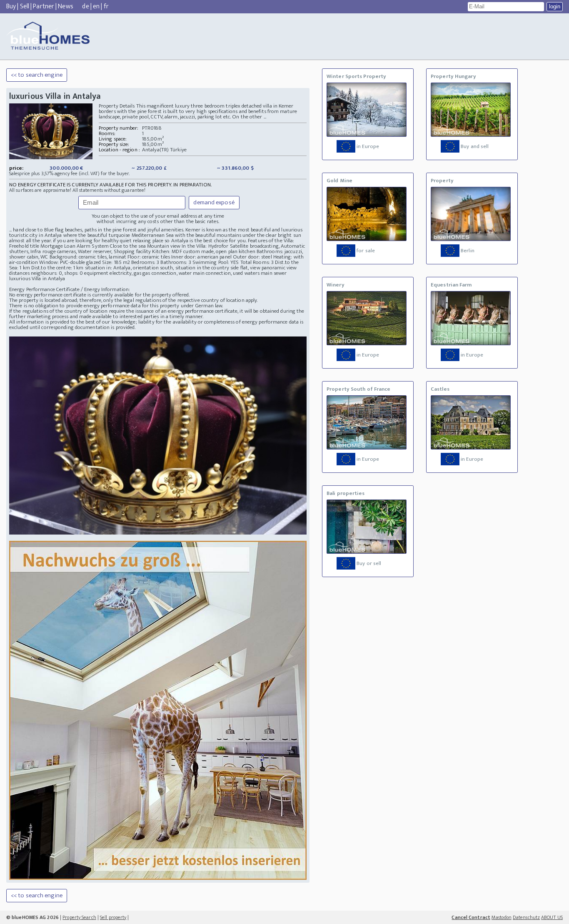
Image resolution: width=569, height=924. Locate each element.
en (96, 6)
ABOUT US (552, 917)
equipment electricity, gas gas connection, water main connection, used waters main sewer (185, 273)
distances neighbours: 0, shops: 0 (46, 273)
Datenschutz (526, 917)
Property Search (79, 917)
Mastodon (502, 917)
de (85, 6)
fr (106, 6)
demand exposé (214, 202)
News (65, 6)
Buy (11, 6)
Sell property (113, 917)
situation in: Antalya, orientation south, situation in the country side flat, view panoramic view (191, 267)
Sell (24, 6)
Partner (43, 6)
